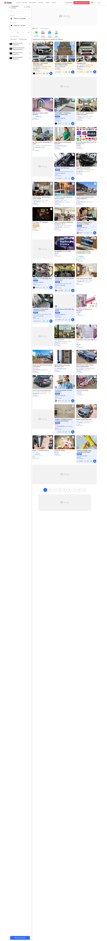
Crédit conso (40, 2)
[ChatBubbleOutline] (44, 73)
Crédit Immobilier (32, 2)
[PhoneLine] (50, 73)
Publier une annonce (82, 2)
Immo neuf (24, 2)
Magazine (54, 2)
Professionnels (23, 39)
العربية (99, 2)
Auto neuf (18, 2)
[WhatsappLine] (47, 73)
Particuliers (13, 39)
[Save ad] (51, 43)
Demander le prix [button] (40, 147)
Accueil (36, 28)
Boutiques (47, 2)
